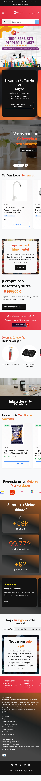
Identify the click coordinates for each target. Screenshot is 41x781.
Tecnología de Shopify (27, 770)
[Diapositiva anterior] (14, 165)
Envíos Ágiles (22, 629)
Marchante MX (16, 770)
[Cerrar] (38, 314)
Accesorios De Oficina (10, 364)
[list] (20, 93)
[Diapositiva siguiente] (22, 165)
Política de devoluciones (9, 724)
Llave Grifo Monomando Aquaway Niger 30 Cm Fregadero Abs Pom (14, 209)
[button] (3, 13)
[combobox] (25, 21)
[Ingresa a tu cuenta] (33, 13)
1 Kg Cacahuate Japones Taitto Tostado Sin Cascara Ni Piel (17, 452)
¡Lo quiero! (19, 464)
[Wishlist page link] (29, 13)
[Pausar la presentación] (26, 165)
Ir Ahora (30, 136)
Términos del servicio (8, 729)
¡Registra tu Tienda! (8, 734)
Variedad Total (9, 629)
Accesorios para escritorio (29, 366)
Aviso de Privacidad (8, 727)
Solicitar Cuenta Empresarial (18, 105)
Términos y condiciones (9, 721)
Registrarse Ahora (12, 307)
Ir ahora (20, 268)
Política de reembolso (8, 732)
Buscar (4, 719)
